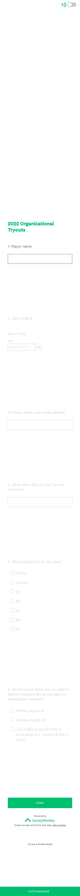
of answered (38, 891)
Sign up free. (59, 825)
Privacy (31, 844)
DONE (40, 803)
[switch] (76, 4)
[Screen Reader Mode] (69, 4)
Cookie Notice (45, 844)
